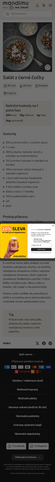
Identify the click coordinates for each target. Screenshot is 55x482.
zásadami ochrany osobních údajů (46, 252)
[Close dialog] (53, 225)
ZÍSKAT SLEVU (41, 249)
